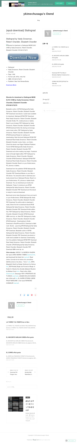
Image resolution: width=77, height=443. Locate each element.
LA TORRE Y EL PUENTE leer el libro (17, 322)
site (29, 262)
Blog (38, 20)
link (7, 266)
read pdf (26, 257)
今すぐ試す (59, 3)
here (18, 271)
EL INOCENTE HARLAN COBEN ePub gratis (20, 337)
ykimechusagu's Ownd (38, 13)
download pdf (10, 274)
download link (31, 255)
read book (15, 276)
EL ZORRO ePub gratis (13, 352)
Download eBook (11, 85)
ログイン (70, 3)
